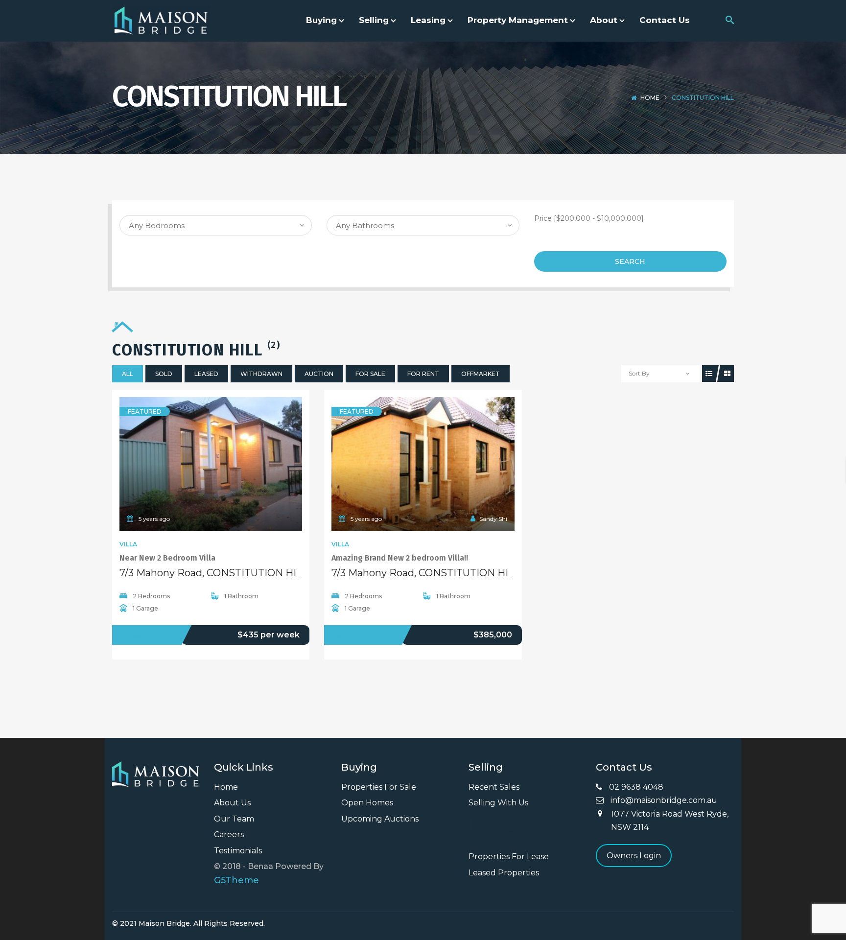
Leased (206, 373)
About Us (232, 802)
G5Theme (236, 880)
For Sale (370, 373)
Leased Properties (504, 872)
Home (649, 97)
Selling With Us (498, 802)
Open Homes (367, 802)
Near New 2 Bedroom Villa (167, 558)
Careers (229, 834)
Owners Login (634, 855)
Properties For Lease (509, 856)
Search (630, 261)
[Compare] (232, 464)
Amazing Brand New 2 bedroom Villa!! (399, 558)
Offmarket (480, 373)
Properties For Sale (378, 787)
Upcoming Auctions (380, 818)
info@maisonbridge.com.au (663, 800)
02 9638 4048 (635, 787)
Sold (163, 373)
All (127, 373)
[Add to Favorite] (211, 464)
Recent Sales (494, 787)
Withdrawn (261, 373)
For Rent (423, 373)
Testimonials (238, 850)
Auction (319, 373)
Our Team (234, 818)
